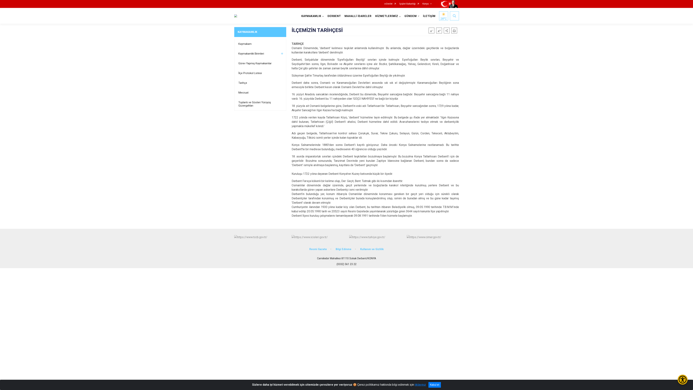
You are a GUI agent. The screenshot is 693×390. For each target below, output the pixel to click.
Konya (425, 4)
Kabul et (434, 384)
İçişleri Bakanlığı (407, 4)
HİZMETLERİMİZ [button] (386, 16)
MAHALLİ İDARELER (358, 16)
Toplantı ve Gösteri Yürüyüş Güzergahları (254, 104)
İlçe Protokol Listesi (250, 73)
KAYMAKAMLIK (247, 32)
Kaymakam (245, 44)
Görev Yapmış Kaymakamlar (255, 63)
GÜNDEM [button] (410, 16)
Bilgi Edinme (343, 249)
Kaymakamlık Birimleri (251, 53)
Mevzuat (243, 92)
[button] (447, 30)
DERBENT (334, 16)
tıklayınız (420, 384)
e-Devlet (388, 4)
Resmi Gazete (318, 249)
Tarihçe (242, 82)
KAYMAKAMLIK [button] (311, 16)
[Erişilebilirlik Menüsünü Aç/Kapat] (683, 380)
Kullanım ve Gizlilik (372, 249)
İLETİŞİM (429, 16)
